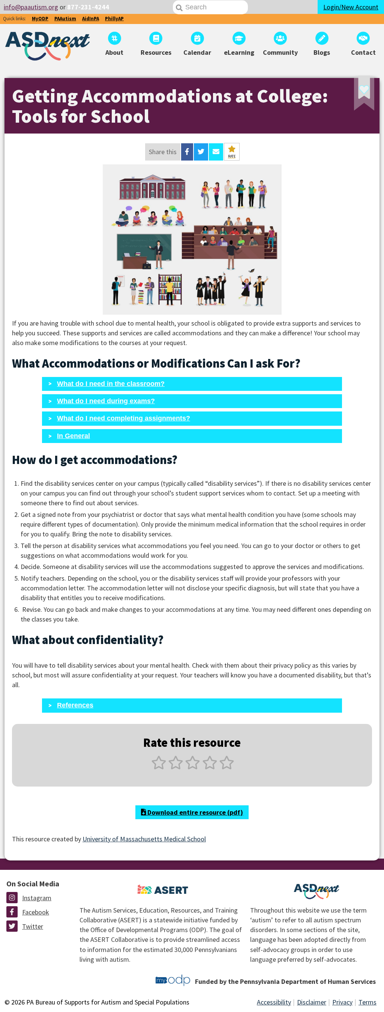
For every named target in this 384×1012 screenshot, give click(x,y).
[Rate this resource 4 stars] (209, 767)
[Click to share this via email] (216, 152)
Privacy (342, 1002)
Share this (163, 151)
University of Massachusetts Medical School (144, 839)
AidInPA (90, 18)
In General (73, 436)
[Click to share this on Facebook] (187, 152)
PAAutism (65, 18)
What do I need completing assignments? (123, 418)
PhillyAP (114, 18)
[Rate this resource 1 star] (158, 767)
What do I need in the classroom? (111, 383)
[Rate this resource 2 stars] (175, 767)
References (75, 705)
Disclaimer (311, 1002)
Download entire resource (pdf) (194, 812)
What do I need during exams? (106, 401)
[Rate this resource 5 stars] (226, 767)
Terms (367, 1002)
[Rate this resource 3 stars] (192, 767)
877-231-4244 (88, 7)
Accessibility (274, 1002)
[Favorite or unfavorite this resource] (354, 95)
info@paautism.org (31, 7)
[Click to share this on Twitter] (201, 152)
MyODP (40, 18)
